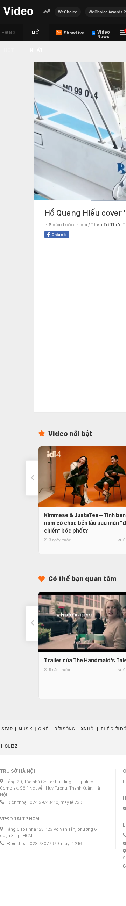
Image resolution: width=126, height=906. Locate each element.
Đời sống (64, 729)
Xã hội (87, 729)
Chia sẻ (58, 234)
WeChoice (67, 11)
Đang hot (9, 35)
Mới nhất (36, 35)
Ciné (43, 729)
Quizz (11, 746)
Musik (25, 729)
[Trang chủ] (18, 11)
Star (7, 729)
